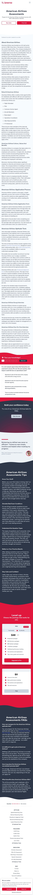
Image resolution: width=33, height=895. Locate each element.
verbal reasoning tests (24, 247)
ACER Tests (16, 831)
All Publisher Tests (16, 843)
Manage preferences (16, 892)
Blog (16, 878)
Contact (16, 868)
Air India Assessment (16, 859)
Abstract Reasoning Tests (16, 814)
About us (16, 871)
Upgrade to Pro (16, 660)
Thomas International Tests (16, 838)
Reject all (24, 889)
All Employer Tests (16, 862)
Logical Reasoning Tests (16, 822)
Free (16, 691)
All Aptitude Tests (16, 824)
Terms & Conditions (16, 875)
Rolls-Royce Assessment (16, 854)
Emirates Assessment (16, 850)
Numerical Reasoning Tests (16, 819)
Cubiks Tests (16, 833)
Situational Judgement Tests (16, 817)
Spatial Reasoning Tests (16, 812)
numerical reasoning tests (13, 245)
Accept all (9, 889)
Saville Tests (16, 836)
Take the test (16, 416)
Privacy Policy (16, 873)
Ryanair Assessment (16, 857)
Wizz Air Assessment (16, 852)
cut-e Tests (16, 840)
